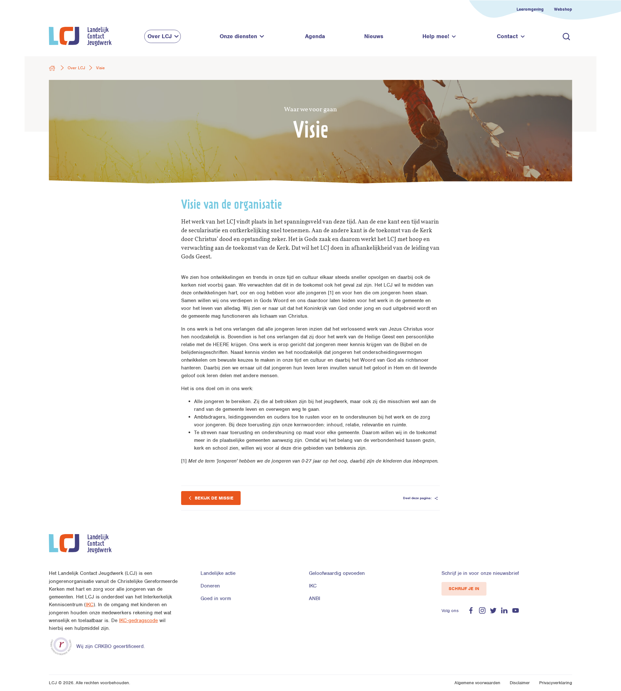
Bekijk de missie (213, 498)
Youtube (515, 610)
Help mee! (435, 36)
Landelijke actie (218, 573)
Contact (507, 36)
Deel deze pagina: (418, 498)
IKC (89, 604)
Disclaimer (520, 683)
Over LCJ (159, 36)
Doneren (210, 586)
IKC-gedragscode (138, 620)
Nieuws (373, 36)
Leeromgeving (530, 9)
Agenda (315, 36)
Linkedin (504, 610)
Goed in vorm (216, 598)
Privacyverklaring (555, 683)
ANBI (314, 598)
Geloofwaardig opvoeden (337, 573)
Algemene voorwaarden (477, 683)
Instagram (482, 610)
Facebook (471, 610)
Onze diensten (238, 36)
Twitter (493, 610)
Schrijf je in (464, 588)
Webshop (563, 9)
